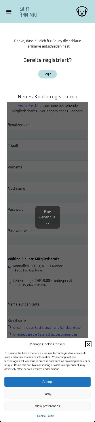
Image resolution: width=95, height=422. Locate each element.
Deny (47, 394)
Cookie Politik (45, 416)
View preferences (47, 406)
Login (47, 74)
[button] (88, 344)
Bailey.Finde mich (28, 11)
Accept (47, 382)
